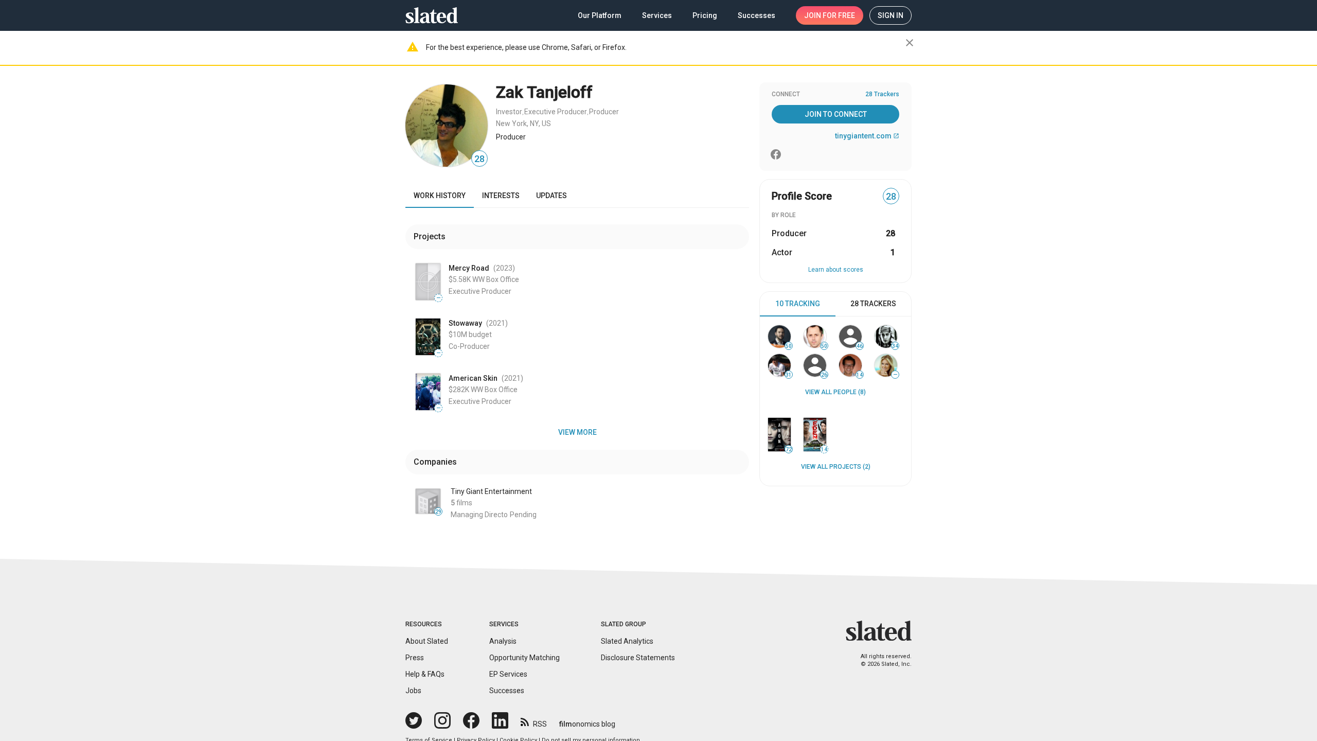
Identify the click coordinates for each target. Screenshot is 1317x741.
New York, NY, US (523, 123)
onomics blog (587, 724)
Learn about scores (835, 269)
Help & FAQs (424, 674)
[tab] (797, 304)
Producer (604, 112)
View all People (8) (835, 392)
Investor (509, 112)
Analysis (503, 641)
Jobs (413, 690)
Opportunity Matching (524, 658)
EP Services (508, 674)
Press (414, 658)
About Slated (426, 641)
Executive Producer (555, 112)
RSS (540, 724)
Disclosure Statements (638, 658)
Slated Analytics (627, 641)
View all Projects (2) (835, 466)
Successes (506, 690)
